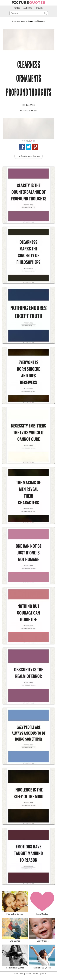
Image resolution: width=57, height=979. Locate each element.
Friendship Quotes (14, 914)
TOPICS (17, 8)
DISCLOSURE (18, 973)
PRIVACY (36, 973)
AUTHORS (28, 8)
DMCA (44, 973)
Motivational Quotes (15, 968)
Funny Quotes (42, 941)
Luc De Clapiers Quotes (28, 156)
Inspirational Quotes (42, 968)
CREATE (39, 8)
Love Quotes (42, 914)
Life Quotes (15, 941)
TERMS (28, 973)
